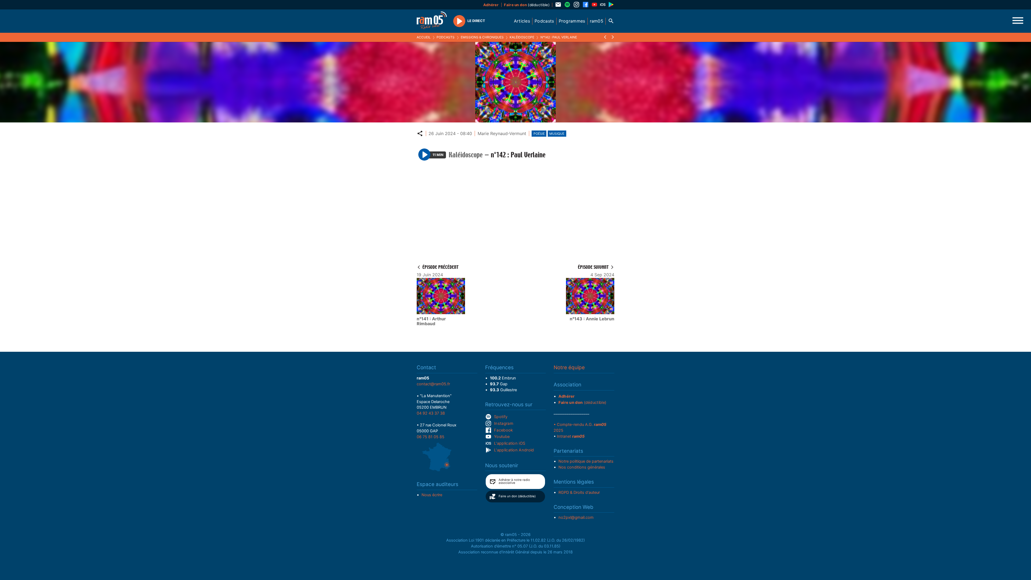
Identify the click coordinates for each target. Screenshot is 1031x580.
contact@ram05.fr (433, 384)
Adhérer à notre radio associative (514, 481)
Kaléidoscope (522, 37)
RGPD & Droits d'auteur (579, 492)
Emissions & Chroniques (482, 37)
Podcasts (446, 37)
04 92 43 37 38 (431, 413)
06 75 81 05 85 (430, 436)
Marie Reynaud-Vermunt (502, 133)
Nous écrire (432, 494)
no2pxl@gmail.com (576, 517)
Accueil (424, 37)
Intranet (571, 436)
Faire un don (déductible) (517, 496)
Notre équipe (569, 367)
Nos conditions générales (581, 467)
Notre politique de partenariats (585, 461)
